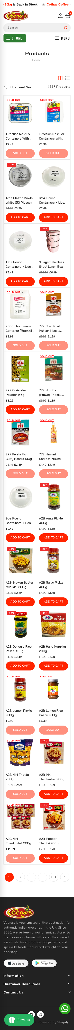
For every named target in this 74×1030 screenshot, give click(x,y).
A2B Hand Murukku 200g (52, 649)
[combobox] (37, 27)
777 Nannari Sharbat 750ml (50, 456)
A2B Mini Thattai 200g (17, 777)
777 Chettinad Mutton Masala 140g (49, 328)
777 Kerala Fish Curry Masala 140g (19, 456)
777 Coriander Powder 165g (16, 392)
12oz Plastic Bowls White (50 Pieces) (19, 200)
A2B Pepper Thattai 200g (49, 841)
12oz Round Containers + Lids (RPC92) (51, 200)
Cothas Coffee (45, 4)
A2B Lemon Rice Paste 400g (51, 713)
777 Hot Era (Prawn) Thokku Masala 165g (50, 392)
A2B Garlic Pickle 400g (51, 584)
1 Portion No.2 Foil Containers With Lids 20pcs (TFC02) (53, 136)
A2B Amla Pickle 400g (51, 520)
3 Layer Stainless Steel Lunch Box (51, 264)
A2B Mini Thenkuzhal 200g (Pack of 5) (18, 841)
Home (36, 60)
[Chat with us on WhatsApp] (65, 1009)
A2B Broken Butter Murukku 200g (19, 584)
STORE (17, 38)
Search (66, 28)
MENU (65, 38)
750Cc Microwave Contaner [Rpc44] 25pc (19, 328)
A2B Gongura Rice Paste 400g (19, 649)
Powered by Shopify (53, 1022)
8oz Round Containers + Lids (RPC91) (18, 520)
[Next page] (64, 877)
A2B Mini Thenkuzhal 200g (51, 777)
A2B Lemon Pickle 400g (19, 713)
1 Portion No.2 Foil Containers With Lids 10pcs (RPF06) (20, 136)
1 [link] (9, 877)
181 (54, 877)
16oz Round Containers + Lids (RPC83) (18, 264)
